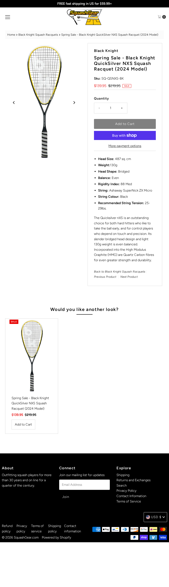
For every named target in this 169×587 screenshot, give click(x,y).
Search (121, 485)
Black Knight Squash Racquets (38, 34)
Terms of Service (128, 501)
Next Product (129, 277)
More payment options (124, 146)
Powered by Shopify (56, 537)
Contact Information (131, 496)
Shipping (122, 475)
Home (11, 34)
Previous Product (105, 277)
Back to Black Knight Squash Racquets (119, 271)
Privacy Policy (126, 491)
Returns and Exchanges (133, 480)
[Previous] (14, 102)
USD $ (156, 517)
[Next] (74, 102)
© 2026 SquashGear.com (20, 537)
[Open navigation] (7, 17)
